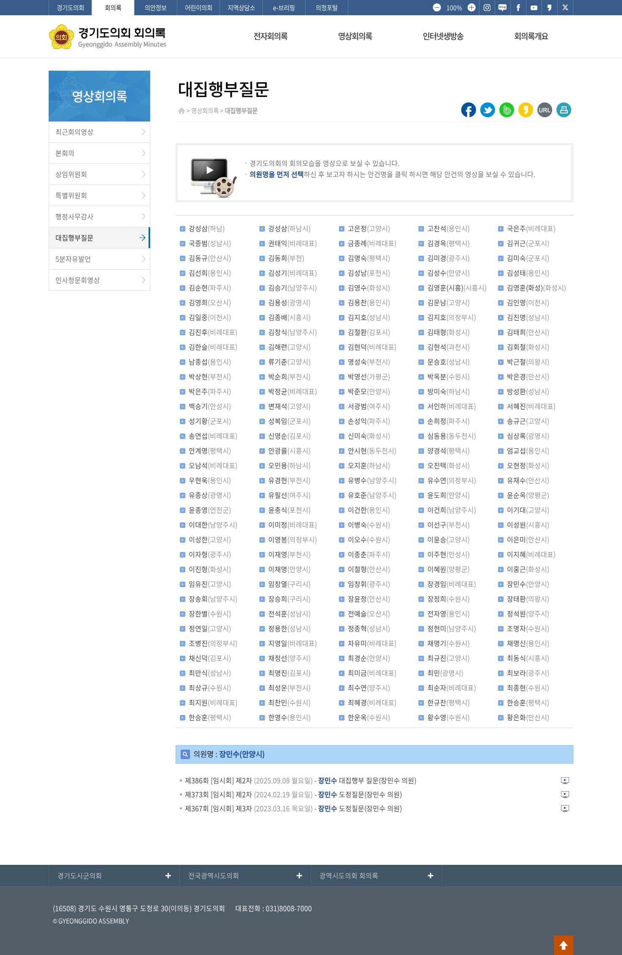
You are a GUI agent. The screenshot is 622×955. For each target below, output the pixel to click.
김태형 (448, 332)
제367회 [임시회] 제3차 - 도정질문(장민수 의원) (293, 808)
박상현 (210, 376)
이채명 (289, 569)
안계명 (210, 450)
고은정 (369, 228)
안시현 (372, 450)
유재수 (528, 480)
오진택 (448, 465)
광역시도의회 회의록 (348, 875)
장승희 (289, 598)
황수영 (448, 717)
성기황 (210, 421)
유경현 (289, 480)
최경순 (369, 658)
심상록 (528, 436)
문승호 (448, 361)
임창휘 (369, 584)
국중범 (210, 243)
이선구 (448, 524)
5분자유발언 (73, 259)
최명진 (289, 673)
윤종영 (210, 510)
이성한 (210, 539)
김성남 (369, 273)
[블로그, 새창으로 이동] (502, 7)
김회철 (528, 347)
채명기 (448, 643)
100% (454, 7)
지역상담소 (241, 7)
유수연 (451, 480)
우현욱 (210, 480)
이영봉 (292, 539)
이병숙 (369, 524)
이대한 (213, 524)
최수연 (369, 687)
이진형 (210, 569)
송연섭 (213, 436)
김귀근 (528, 243)
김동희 (286, 258)
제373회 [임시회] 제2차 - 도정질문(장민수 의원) (293, 794)
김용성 (289, 302)
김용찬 (369, 302)
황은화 (528, 717)
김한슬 (213, 347)
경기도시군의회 (80, 875)
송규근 (528, 421)
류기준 (289, 361)
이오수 (369, 539)
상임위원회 (71, 174)
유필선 (289, 495)
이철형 (369, 569)
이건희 (451, 510)
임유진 (210, 584)
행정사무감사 (74, 216)
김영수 (369, 287)
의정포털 (327, 7)
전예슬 (369, 613)
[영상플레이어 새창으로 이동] (564, 782)
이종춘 (369, 554)
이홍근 (528, 569)
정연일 (210, 628)
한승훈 (528, 702)
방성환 (528, 391)
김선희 (210, 273)
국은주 (531, 228)
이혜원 (448, 569)
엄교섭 (528, 450)
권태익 (292, 243)
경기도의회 (70, 7)
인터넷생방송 (443, 36)
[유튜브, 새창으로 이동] (534, 7)
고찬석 (448, 228)
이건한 (369, 510)
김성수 (448, 273)
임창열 (289, 584)
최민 (445, 673)
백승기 (210, 406)
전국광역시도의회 (213, 875)
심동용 (451, 436)
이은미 (528, 539)
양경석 (448, 450)
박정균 (292, 391)
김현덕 (372, 347)
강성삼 (207, 228)
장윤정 (369, 598)
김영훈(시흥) (457, 287)
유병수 (372, 480)
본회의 (64, 153)
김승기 (292, 287)
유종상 (210, 495)
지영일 (292, 643)
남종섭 (210, 361)
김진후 (213, 332)
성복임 (289, 421)
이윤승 (448, 539)
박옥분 (448, 376)
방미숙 (448, 391)
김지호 (369, 317)
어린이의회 (198, 7)
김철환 (369, 332)
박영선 (369, 376)
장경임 (451, 584)
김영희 (210, 302)
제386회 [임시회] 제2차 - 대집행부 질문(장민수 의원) (300, 780)
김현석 (448, 347)
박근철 (528, 361)
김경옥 (448, 243)
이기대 (528, 510)
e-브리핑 (284, 7)
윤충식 (289, 510)
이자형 (210, 554)
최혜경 (372, 702)
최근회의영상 (74, 132)
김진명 (528, 317)
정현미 (451, 628)
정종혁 (369, 628)
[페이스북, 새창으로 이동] (518, 7)
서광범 (369, 406)
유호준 (372, 495)
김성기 (292, 273)
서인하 (451, 406)
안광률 (289, 450)
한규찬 (448, 702)
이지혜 (531, 554)
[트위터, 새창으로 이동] (565, 7)
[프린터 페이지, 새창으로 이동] (563, 107)
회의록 (113, 7)
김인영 (528, 302)
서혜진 (531, 406)
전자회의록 (270, 36)
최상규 (210, 687)
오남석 (213, 465)
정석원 (528, 613)
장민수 (528, 584)
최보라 (528, 673)
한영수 (289, 717)
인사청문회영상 (77, 280)
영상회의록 (355, 36)
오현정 (528, 465)
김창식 (292, 332)
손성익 (369, 421)
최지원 (213, 702)
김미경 (448, 258)
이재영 (289, 554)
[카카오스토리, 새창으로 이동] (549, 7)
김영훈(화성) (536, 287)
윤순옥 (528, 495)
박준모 (369, 391)
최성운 (289, 687)
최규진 (448, 658)
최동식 (528, 658)
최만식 (210, 673)
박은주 (210, 391)
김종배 (289, 317)
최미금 (372, 673)
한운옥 (369, 717)
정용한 (289, 628)
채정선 (289, 658)
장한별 (210, 613)
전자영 (448, 613)
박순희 (289, 376)
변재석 (289, 406)
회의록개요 (531, 36)
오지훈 (369, 465)
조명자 (528, 628)
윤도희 (448, 495)
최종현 (528, 687)
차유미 (372, 643)
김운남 (448, 302)
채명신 (528, 643)
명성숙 (369, 361)
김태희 (528, 332)
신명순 (289, 436)
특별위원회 (71, 195)
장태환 (528, 598)
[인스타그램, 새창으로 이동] (487, 7)
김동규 (210, 258)
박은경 (528, 376)
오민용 (289, 465)
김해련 (289, 347)
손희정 (448, 421)
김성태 (528, 273)
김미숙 (528, 258)
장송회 (213, 598)
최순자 (451, 687)
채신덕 (210, 658)
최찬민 (289, 702)
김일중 (210, 317)
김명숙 (369, 258)
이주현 (448, 554)
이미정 (292, 524)
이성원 (528, 524)
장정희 (448, 598)
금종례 (372, 243)
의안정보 (156, 7)
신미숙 (369, 436)
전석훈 (289, 613)
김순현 (210, 287)
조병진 (213, 643)
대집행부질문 (74, 237)
